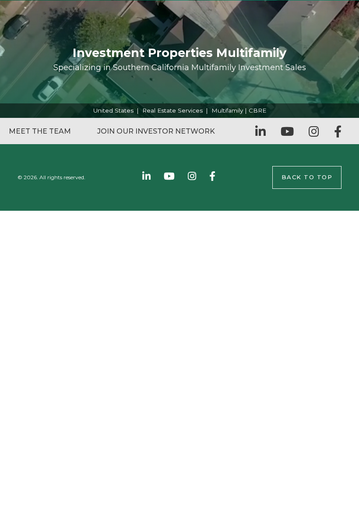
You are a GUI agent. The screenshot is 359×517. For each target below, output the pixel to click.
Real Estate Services (172, 110)
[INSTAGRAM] (314, 131)
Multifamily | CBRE (238, 110)
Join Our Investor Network (156, 131)
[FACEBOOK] (337, 131)
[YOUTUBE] (287, 131)
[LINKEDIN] (260, 131)
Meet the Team (40, 131)
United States (113, 110)
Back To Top (307, 177)
